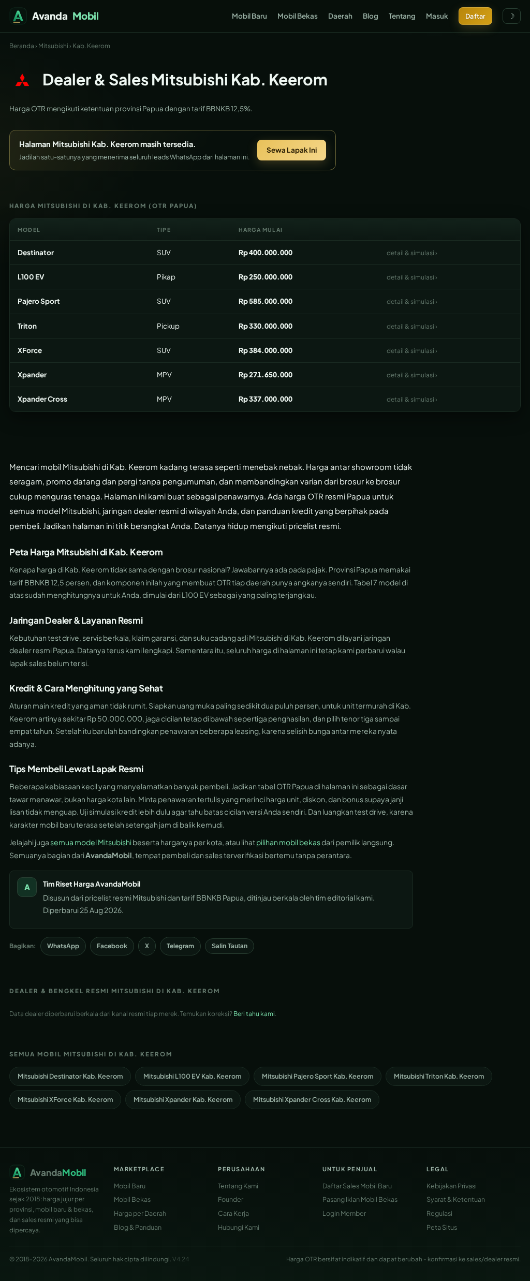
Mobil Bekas (297, 15)
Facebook (112, 946)
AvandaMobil (117, 883)
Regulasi (439, 1213)
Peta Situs (441, 1227)
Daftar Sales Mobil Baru (357, 1186)
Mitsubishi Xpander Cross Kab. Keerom (312, 1099)
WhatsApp (63, 946)
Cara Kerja (233, 1213)
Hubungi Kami (238, 1227)
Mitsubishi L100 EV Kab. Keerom (192, 1076)
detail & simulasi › (412, 253)
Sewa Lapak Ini (292, 149)
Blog (370, 15)
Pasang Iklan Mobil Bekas (360, 1199)
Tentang (402, 15)
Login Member (344, 1213)
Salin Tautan (229, 946)
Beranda (21, 46)
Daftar (475, 16)
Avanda (65, 15)
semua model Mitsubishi (90, 842)
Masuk (437, 15)
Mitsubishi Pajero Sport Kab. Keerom (317, 1076)
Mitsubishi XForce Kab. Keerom (65, 1099)
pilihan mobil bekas (288, 842)
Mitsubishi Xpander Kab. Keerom (183, 1099)
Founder (230, 1199)
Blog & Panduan (137, 1227)
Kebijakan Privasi (451, 1186)
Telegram (180, 946)
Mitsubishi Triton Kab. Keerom (439, 1076)
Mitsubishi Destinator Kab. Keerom (70, 1076)
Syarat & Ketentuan (455, 1199)
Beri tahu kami (254, 1014)
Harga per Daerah (140, 1213)
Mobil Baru (249, 15)
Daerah (340, 15)
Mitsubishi (53, 46)
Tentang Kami (238, 1186)
